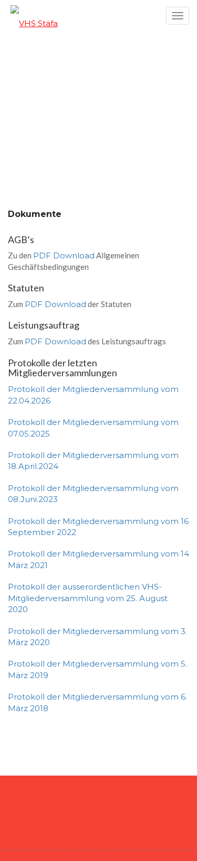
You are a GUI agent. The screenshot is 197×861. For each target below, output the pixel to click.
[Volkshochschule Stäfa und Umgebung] (98, 18)
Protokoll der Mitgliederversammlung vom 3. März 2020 (97, 636)
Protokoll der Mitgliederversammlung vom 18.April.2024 (93, 460)
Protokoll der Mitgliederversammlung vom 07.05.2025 (93, 427)
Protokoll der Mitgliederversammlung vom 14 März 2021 (98, 559)
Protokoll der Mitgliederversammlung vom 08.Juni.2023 (93, 493)
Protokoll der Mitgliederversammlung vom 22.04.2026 (93, 394)
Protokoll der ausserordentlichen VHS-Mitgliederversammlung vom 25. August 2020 (88, 598)
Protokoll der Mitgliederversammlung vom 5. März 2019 (97, 669)
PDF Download (64, 255)
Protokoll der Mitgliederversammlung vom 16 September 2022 (98, 526)
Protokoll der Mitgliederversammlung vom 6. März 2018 (97, 702)
